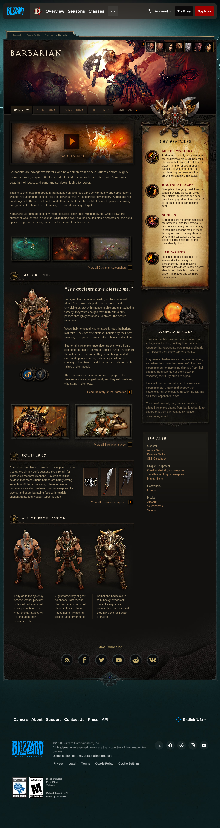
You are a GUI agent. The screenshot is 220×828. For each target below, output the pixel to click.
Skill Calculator (156, 458)
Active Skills (155, 450)
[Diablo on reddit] (135, 660)
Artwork (152, 502)
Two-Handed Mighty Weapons (165, 474)
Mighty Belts (155, 478)
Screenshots (155, 506)
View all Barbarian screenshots (107, 267)
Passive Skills (156, 454)
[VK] (153, 660)
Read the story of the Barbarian (107, 392)
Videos (151, 510)
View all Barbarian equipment (109, 502)
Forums (152, 490)
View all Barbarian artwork (110, 444)
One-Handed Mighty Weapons (165, 470)
